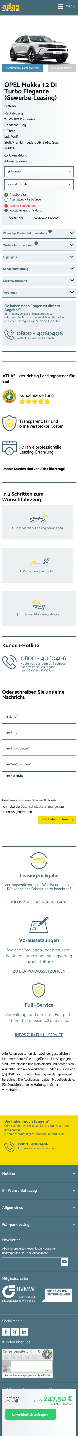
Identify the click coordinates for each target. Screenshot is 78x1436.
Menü (70, 6)
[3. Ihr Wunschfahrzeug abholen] (39, 608)
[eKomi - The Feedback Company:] (39, 1363)
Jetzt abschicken (54, 819)
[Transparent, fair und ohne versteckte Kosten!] (39, 425)
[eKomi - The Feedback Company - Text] (47, 398)
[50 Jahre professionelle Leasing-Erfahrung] (39, 451)
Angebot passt (18, 194)
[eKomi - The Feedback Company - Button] (9, 397)
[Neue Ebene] (39, 882)
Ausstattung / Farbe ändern (26, 199)
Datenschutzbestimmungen (40, 807)
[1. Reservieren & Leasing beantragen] (39, 522)
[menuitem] (66, 6)
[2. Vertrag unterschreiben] (39, 565)
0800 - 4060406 (33, 1144)
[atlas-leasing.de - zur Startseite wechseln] (11, 9)
